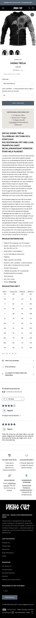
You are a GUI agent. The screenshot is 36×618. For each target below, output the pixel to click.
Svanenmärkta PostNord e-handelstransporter (26, 488)
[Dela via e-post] (15, 353)
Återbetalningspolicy (8, 573)
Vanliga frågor (6, 546)
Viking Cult (18, 59)
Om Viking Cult (6, 566)
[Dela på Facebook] (7, 353)
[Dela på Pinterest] (12, 353)
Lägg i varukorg (18, 103)
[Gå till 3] (17, 52)
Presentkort (5, 549)
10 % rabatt (12, 122)
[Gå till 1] (5, 52)
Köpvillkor (5, 576)
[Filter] (4, 399)
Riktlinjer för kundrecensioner (11, 579)
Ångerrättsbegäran (8, 553)
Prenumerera (9, 597)
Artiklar (4, 556)
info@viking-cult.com (28, 604)
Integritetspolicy (7, 569)
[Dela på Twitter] (10, 353)
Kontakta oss (6, 543)
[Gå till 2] (11, 52)
